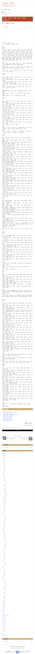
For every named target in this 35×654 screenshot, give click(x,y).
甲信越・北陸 (4, 497)
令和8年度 (3, 602)
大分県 (4, 590)
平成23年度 (3, 631)
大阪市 (5, 542)
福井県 (4, 511)
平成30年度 (3, 617)
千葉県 (4, 484)
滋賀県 (4, 530)
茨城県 (4, 474)
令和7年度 (3, 604)
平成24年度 (3, 629)
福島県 (4, 470)
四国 (2, 567)
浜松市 (5, 517)
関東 (2, 472)
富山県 (4, 507)
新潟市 (5, 501)
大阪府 (4, 540)
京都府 (4, 536)
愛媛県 (4, 575)
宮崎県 (4, 596)
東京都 (4, 488)
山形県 (4, 468)
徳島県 (4, 573)
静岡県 (4, 515)
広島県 (4, 561)
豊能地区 (5, 546)
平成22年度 (3, 633)
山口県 (4, 565)
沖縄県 (4, 600)
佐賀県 (4, 586)
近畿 (2, 528)
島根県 (4, 557)
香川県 (4, 569)
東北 (6, 9)
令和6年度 (3, 606)
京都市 (5, 538)
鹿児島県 (4, 598)
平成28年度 (12, 23)
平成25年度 (3, 627)
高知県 (4, 577)
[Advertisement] (9, 34)
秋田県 (10, 9)
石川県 (4, 509)
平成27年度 (3, 623)
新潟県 (4, 499)
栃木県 (4, 478)
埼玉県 (4, 480)
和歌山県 (4, 534)
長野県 (4, 505)
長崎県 (4, 588)
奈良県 (4, 532)
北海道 (3, 453)
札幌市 (4, 455)
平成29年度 (3, 619)
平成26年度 (3, 625)
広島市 (5, 563)
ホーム (3, 9)
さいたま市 (6, 482)
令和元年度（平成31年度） (6, 615)
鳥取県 (4, 559)
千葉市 (5, 486)
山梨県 (4, 503)
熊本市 (5, 594)
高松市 (5, 571)
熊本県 (4, 592)
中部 (2, 513)
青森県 (4, 459)
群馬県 (4, 476)
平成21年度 (3, 635)
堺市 (5, 544)
